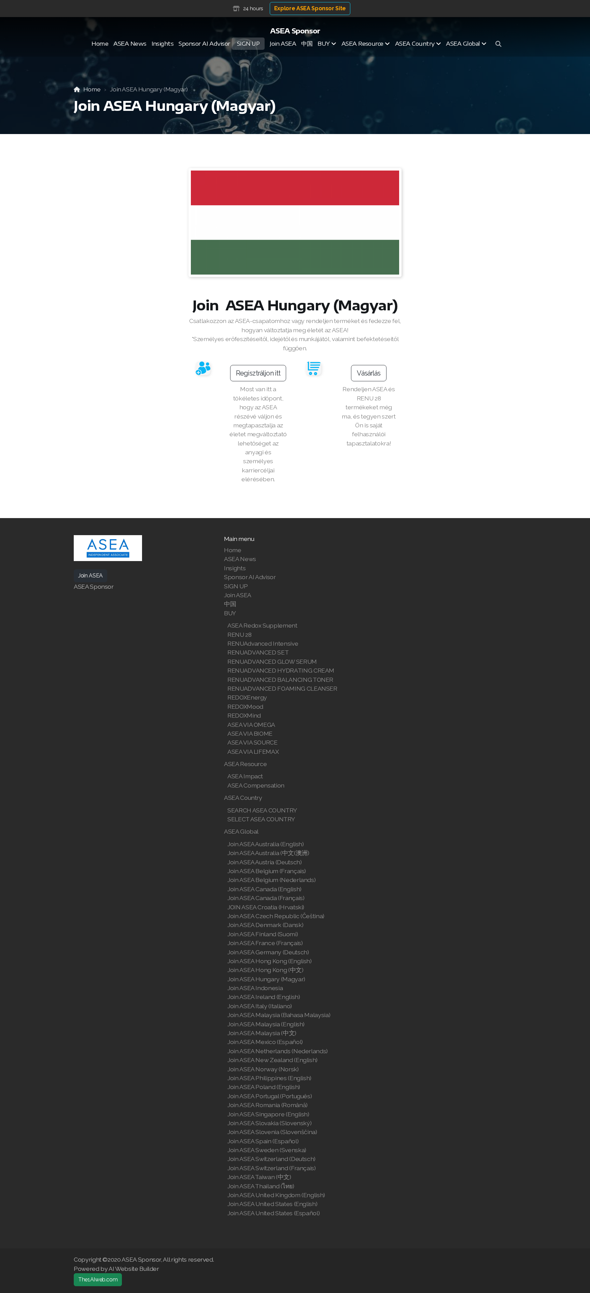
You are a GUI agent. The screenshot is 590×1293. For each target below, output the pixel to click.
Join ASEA (90, 575)
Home (91, 89)
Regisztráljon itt (258, 373)
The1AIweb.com (97, 1279)
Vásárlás (368, 373)
